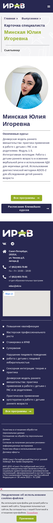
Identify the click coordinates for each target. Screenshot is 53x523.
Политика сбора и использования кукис (22, 449)
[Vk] (4, 243)
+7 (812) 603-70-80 (18, 267)
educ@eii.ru (15, 286)
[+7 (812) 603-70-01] (4, 277)
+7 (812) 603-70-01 (18, 277)
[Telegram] (12, 243)
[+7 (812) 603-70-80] (4, 267)
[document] (26, 505)
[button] (48, 6)
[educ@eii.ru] (4, 286)
